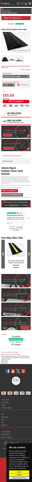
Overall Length (7, 73)
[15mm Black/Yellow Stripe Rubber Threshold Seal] (16, 250)
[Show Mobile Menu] (18, 3)
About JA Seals (5, 400)
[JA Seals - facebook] (8, 371)
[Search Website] (22, 3)
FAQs (2, 420)
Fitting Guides (26, 69)
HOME (2, 8)
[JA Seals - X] (18, 371)
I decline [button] (19, 474)
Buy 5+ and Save (24, 84)
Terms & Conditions (6, 437)
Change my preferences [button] (19, 478)
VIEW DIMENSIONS (22, 50)
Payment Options (5, 434)
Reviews (3, 405)
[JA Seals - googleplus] (23, 371)
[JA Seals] (7, 3)
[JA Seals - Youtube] (13, 371)
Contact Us (4, 425)
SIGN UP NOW (4, 361)
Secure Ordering (5, 432)
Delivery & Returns (6, 408)
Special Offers (5, 402)
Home (2, 414)
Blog (2, 422)
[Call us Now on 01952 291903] (30, 3)
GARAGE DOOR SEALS (5, 11)
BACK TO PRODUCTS (12, 18)
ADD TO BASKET (16, 101)
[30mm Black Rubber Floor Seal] (16, 42)
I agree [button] (19, 472)
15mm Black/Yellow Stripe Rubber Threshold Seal (16, 262)
